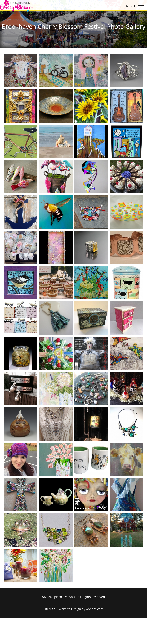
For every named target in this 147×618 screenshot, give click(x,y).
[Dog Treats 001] (56, 282)
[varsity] (20, 141)
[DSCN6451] (126, 318)
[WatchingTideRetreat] (56, 141)
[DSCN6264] (91, 318)
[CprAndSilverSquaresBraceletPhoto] (126, 247)
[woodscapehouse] (91, 141)
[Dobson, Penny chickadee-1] (20, 282)
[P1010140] (91, 530)
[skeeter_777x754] (20, 70)
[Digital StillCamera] (126, 141)
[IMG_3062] (20, 459)
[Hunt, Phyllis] (20, 388)
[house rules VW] (91, 353)
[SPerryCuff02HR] (126, 70)
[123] (126, 177)
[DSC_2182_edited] (126, 282)
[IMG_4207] (91, 459)
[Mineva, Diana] (126, 494)
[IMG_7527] (126, 459)
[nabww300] (56, 530)
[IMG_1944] (56, 424)
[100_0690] (91, 177)
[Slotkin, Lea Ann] (56, 70)
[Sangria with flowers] (20, 565)
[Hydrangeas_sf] (56, 388)
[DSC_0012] (91, 282)
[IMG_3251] (56, 459)
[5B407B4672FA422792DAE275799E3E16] (20, 177)
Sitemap (49, 609)
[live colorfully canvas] (91, 494)
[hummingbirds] (126, 353)
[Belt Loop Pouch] (91, 212)
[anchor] (20, 212)
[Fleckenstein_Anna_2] (20, 353)
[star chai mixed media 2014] (20, 106)
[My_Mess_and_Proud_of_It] (20, 530)
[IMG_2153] (91, 424)
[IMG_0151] (20, 424)
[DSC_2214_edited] (20, 318)
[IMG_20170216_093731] (20, 494)
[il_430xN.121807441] (91, 388)
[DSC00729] (56, 318)
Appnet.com (95, 609)
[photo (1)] (126, 530)
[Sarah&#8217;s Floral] (56, 565)
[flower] (56, 353)
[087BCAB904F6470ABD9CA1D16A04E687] (56, 177)
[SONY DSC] (126, 212)
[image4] (126, 388)
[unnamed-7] (126, 106)
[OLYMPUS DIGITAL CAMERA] (56, 247)
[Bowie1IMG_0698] (20, 247)
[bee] (56, 212)
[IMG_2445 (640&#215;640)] (126, 424)
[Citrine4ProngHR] (91, 247)
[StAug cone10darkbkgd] (56, 106)
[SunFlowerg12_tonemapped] (91, 106)
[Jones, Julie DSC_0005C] (56, 494)
